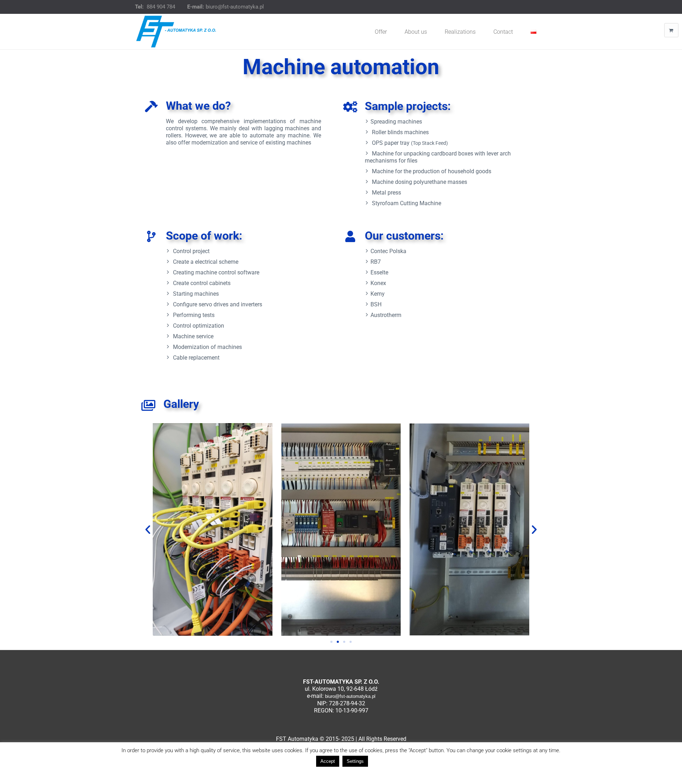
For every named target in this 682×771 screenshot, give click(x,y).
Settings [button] (355, 761)
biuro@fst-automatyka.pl (235, 7)
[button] (147, 529)
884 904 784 (161, 7)
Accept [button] (327, 761)
